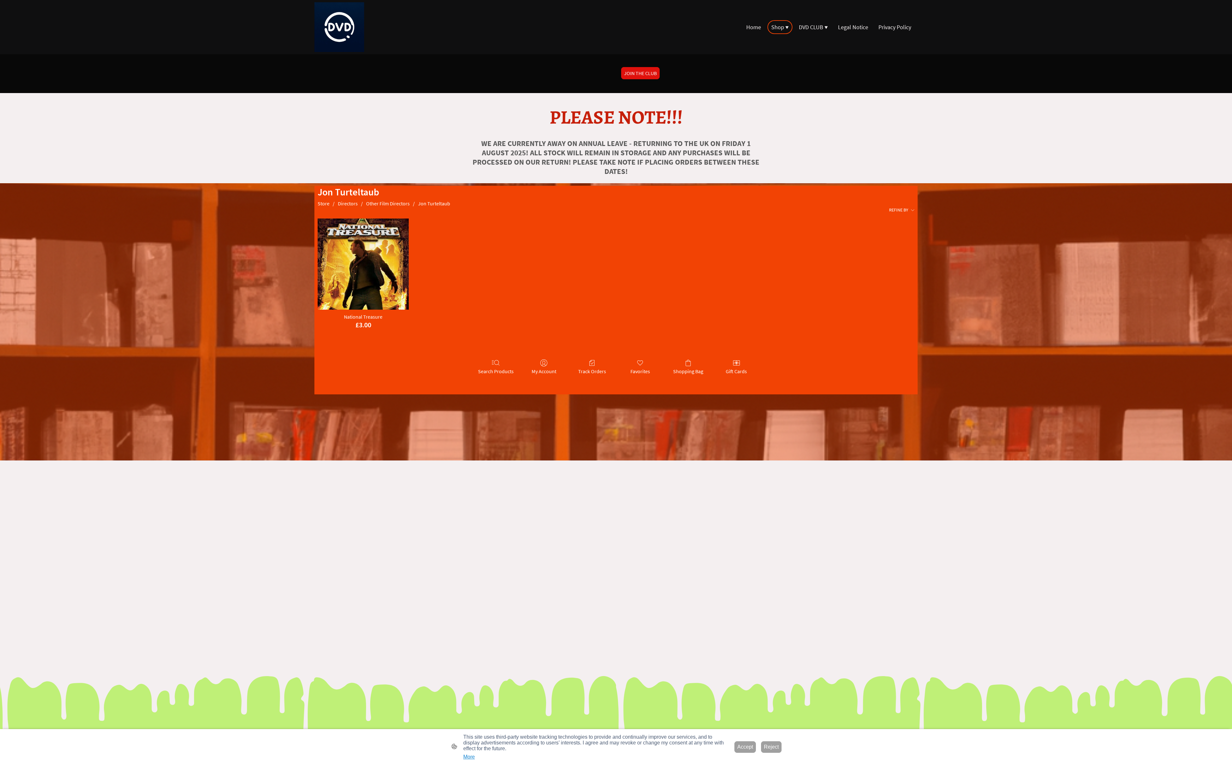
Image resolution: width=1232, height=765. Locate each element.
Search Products (496, 371)
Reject (771, 747)
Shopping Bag (688, 371)
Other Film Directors (388, 203)
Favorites (640, 371)
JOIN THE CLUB (640, 73)
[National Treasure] (363, 264)
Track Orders (592, 371)
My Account (544, 371)
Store (323, 203)
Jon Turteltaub (434, 203)
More (469, 757)
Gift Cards (736, 371)
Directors (348, 203)
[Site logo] (339, 27)
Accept (745, 747)
